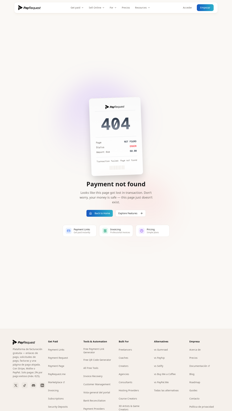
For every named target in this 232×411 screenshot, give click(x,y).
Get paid (75, 7)
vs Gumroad (161, 349)
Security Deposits (58, 406)
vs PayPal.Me (161, 382)
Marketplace (55, 382)
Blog (191, 374)
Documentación (198, 366)
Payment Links (56, 349)
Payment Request (58, 357)
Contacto (194, 398)
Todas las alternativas (166, 390)
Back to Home (102, 213)
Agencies (124, 374)
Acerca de (195, 349)
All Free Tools (90, 368)
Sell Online (95, 7)
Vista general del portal (96, 392)
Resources (141, 7)
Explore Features (127, 213)
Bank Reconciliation (94, 400)
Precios (126, 7)
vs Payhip (159, 357)
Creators (123, 366)
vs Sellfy (158, 366)
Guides (193, 390)
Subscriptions (56, 398)
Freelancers (125, 349)
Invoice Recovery (92, 376)
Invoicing (53, 390)
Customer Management (96, 384)
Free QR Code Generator (97, 359)
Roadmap (194, 382)
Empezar (205, 7)
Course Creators (128, 398)
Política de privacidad (201, 406)
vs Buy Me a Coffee (165, 374)
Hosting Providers (129, 390)
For (111, 7)
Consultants (125, 382)
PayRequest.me (57, 374)
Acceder (187, 7)
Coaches (123, 357)
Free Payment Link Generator (93, 350)
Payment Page (56, 366)
